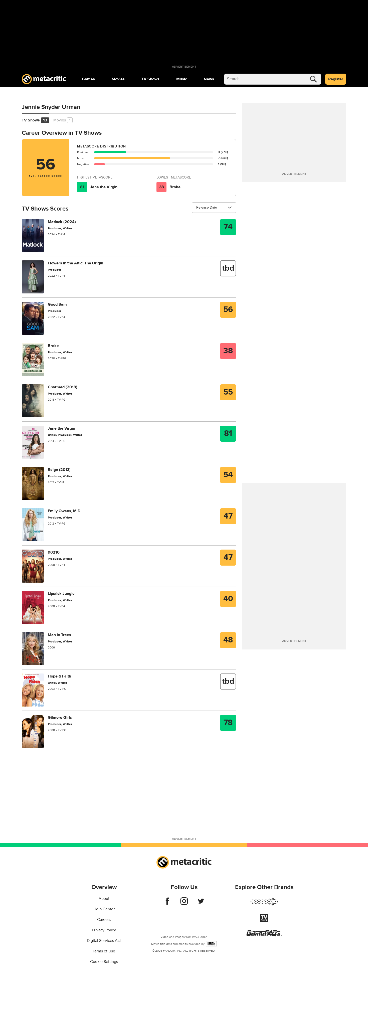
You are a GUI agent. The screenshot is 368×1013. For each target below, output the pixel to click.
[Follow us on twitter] (201, 903)
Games (88, 79)
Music (181, 79)
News (209, 79)
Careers (104, 919)
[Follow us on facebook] (167, 903)
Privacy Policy (104, 930)
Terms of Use (104, 951)
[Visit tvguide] (264, 921)
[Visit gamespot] (264, 904)
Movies (118, 79)
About (104, 898)
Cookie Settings (104, 961)
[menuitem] (88, 79)
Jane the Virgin (103, 187)
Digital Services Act (104, 940)
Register (335, 79)
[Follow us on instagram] (184, 903)
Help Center (104, 909)
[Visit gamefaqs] (264, 935)
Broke (174, 187)
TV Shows (150, 79)
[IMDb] (211, 943)
